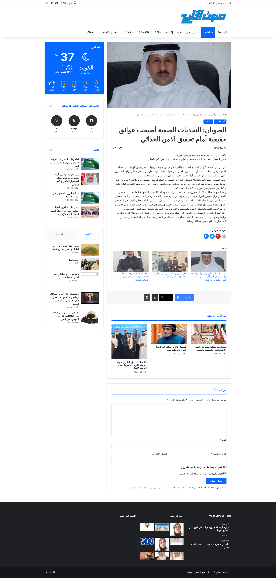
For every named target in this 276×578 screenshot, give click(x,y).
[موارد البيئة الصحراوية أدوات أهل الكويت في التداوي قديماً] (90, 250)
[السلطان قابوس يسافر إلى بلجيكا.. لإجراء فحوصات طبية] (169, 334)
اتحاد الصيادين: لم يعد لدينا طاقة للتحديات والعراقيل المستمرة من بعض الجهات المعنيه (131, 276)
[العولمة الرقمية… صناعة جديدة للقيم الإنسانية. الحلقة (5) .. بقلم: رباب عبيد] (162, 544)
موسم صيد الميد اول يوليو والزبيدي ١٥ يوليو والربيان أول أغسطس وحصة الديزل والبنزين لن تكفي (208, 276)
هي (179, 32)
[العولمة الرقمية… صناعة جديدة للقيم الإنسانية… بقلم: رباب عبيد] (177, 529)
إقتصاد (169, 32)
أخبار (213, 114)
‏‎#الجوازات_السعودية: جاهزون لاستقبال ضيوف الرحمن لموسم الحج (64, 162)
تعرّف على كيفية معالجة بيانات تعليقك (146, 487)
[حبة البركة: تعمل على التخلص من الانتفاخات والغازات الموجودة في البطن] (90, 317)
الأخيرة (59, 233)
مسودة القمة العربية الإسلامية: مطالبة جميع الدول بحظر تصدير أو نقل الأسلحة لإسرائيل (64, 210)
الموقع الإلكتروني (159, 453)
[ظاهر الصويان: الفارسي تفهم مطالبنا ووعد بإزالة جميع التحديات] (170, 261)
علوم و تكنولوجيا (109, 32)
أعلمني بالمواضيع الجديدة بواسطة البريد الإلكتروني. (201, 473)
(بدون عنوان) (73, 259)
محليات (209, 32)
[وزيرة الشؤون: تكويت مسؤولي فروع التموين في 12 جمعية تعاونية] (177, 541)
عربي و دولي (192, 32)
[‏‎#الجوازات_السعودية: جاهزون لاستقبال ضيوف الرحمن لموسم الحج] (90, 164)
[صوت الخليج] (203, 16)
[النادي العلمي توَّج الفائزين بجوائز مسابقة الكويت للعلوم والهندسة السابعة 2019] (129, 341)
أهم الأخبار (220, 121)
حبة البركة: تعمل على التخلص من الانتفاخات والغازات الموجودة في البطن (65, 316)
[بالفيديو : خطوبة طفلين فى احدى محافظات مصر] (90, 281)
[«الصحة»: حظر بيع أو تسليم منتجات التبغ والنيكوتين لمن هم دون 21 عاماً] (147, 527)
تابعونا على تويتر (127, 515)
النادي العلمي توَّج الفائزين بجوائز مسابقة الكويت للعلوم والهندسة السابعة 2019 (132, 365)
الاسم (223, 440)
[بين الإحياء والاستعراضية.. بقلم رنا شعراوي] (162, 556)
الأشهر (89, 233)
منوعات (91, 32)
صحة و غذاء (128, 32)
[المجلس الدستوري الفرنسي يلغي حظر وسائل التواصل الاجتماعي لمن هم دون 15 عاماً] (147, 541)
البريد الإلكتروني (218, 453)
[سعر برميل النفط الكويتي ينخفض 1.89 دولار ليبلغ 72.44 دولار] (147, 556)
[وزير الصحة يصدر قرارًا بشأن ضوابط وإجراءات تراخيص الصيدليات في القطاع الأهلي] (177, 556)
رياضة (158, 32)
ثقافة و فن (144, 32)
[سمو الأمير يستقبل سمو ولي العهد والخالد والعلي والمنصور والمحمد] (208, 334)
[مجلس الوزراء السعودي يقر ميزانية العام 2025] (90, 198)
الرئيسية (222, 32)
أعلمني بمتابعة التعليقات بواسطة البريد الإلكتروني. (202, 467)
